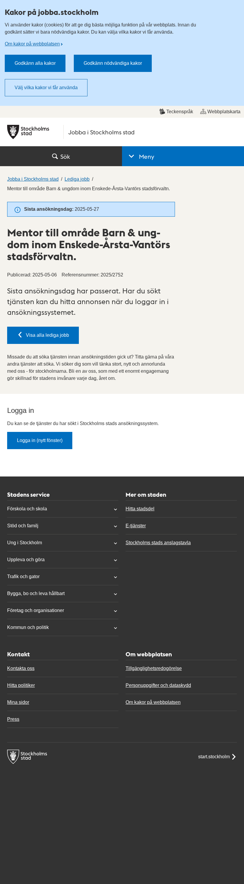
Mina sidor (18, 702)
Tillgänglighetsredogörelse (154, 668)
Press (13, 719)
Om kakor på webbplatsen (32, 43)
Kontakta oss (21, 668)
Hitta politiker (21, 685)
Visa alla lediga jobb (47, 335)
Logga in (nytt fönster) (39, 440)
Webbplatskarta (223, 111)
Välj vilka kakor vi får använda (46, 87)
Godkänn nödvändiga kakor (113, 63)
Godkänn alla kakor (35, 63)
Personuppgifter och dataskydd (158, 685)
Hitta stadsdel (140, 508)
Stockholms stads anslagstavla (158, 542)
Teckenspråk (179, 111)
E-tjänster (136, 525)
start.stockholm (214, 756)
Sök (65, 156)
